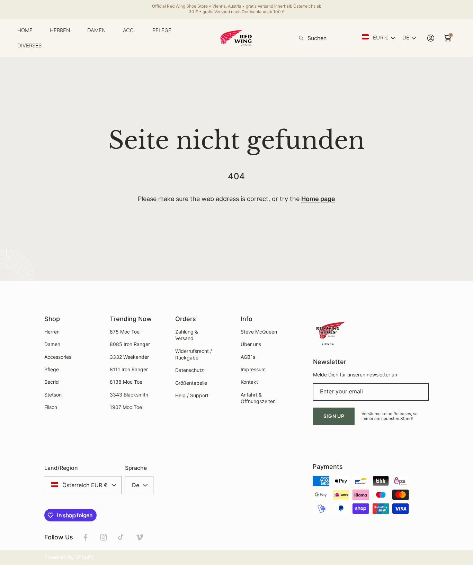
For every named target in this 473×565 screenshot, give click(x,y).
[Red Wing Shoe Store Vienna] (236, 38)
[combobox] (326, 38)
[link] (60, 30)
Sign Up (334, 416)
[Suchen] (303, 38)
